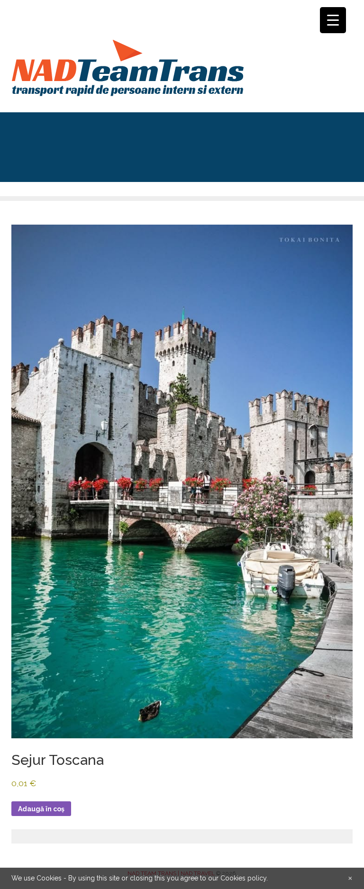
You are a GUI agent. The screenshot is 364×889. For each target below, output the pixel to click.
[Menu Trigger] (333, 20)
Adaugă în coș (41, 809)
